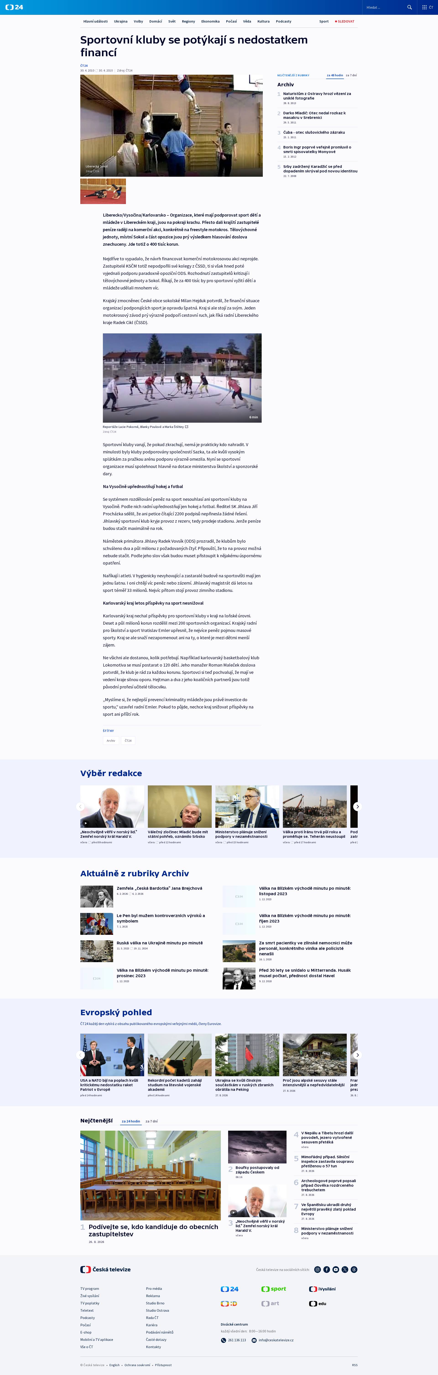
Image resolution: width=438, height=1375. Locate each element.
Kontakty (153, 1346)
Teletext (87, 1310)
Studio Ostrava (157, 1310)
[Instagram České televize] (317, 1269)
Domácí (155, 21)
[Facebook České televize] (326, 1269)
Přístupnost (163, 1365)
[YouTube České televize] (335, 1269)
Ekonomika (210, 21)
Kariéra (151, 1325)
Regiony (188, 21)
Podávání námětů (159, 1332)
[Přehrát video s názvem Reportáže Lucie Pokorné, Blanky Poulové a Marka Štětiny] (182, 378)
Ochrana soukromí (137, 1365)
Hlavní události (95, 21)
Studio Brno (155, 1303)
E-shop (85, 1332)
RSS (355, 1365)
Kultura (264, 21)
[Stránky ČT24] (229, 1288)
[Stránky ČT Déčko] (229, 1303)
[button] (182, 378)
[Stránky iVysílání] (322, 1288)
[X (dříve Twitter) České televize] (345, 1269)
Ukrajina (121, 21)
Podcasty (283, 21)
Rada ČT (152, 1317)
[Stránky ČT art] (270, 1303)
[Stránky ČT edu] (317, 1303)
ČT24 (83, 66)
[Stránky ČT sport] (273, 1288)
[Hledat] (409, 7)
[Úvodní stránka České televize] (105, 1269)
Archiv (111, 741)
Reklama (153, 1295)
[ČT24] (14, 7)
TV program (89, 1288)
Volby (138, 21)
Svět (172, 21)
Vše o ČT (86, 1346)
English (114, 1365)
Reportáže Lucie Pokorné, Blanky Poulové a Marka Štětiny (143, 427)
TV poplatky (89, 1303)
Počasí (231, 21)
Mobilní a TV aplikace (96, 1339)
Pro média (154, 1288)
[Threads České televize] (354, 1269)
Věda (247, 21)
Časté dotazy (156, 1339)
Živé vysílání (89, 1295)
